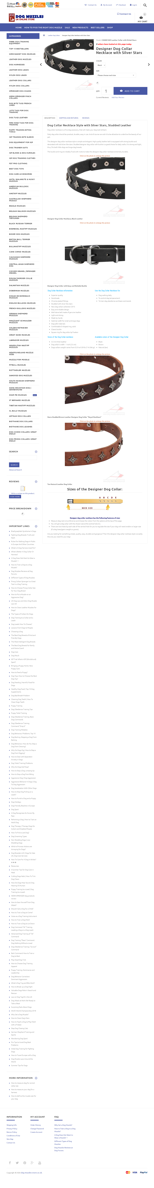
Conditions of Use (13, 1135)
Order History (35, 1125)
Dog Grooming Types (19, 836)
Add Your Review (118, 97)
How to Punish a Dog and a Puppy (23, 798)
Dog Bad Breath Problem (20, 695)
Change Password (37, 1128)
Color (99, 61)
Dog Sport (15, 809)
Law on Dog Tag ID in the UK (21, 997)
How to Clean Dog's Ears (20, 1018)
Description (49, 118)
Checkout (122, 5)
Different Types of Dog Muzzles (23, 577)
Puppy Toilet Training (19, 713)
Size (97, 71)
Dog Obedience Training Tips (22, 709)
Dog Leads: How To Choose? (21, 624)
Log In (134, 5)
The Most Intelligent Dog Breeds (23, 641)
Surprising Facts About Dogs (21, 1007)
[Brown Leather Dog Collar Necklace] (95, 385)
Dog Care (14, 652)
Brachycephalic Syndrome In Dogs (23, 531)
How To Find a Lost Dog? (20, 832)
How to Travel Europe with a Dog (23, 1055)
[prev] (41, 64)
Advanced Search (15, 470)
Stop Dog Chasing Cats (19, 1028)
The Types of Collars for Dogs (22, 614)
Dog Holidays (16, 802)
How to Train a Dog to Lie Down (23, 923)
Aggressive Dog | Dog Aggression (23, 778)
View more (15, 497)
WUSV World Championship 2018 (23, 1010)
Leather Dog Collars (54, 35)
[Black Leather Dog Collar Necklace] (95, 187)
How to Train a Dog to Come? (22, 912)
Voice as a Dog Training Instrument (24, 916)
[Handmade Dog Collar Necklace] (95, 452)
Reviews (85, 118)
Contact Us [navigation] (92, 5)
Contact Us (125, 13)
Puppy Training (16, 705)
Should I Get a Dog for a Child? (22, 908)
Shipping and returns (68, 118)
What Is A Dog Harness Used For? (23, 548)
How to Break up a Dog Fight (21, 986)
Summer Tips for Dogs (19, 1065)
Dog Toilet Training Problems (22, 763)
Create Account (36, 1132)
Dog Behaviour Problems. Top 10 (23, 733)
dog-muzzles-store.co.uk (31, 1172)
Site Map (10, 1139)
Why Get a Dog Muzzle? (20, 1014)
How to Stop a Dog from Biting (22, 774)
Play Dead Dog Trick (18, 960)
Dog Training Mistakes (19, 729)
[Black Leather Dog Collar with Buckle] (95, 254)
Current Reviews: (102, 97)
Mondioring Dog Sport (19, 1038)
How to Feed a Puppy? (19, 672)
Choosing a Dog (17, 631)
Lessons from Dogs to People (22, 627)
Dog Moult (15, 655)
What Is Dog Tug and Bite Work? (23, 983)
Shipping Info (12, 1125)
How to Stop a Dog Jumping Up (22, 770)
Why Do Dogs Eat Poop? (20, 767)
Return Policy (12, 1132)
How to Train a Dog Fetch (20, 920)
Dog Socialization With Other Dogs (24, 788)
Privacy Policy (12, 1128)
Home (44, 35)
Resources (15, 866)
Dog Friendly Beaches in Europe (23, 805)
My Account (107, 5)
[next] (149, 64)
